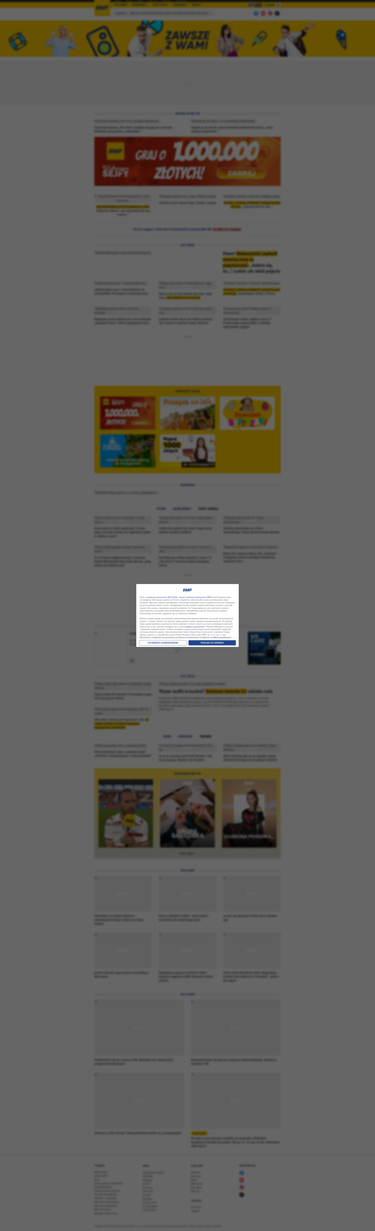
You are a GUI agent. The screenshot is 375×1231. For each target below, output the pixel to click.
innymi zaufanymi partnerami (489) (195, 597)
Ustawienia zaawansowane (163, 643)
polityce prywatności (195, 626)
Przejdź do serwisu (212, 643)
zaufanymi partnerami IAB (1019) (162, 597)
